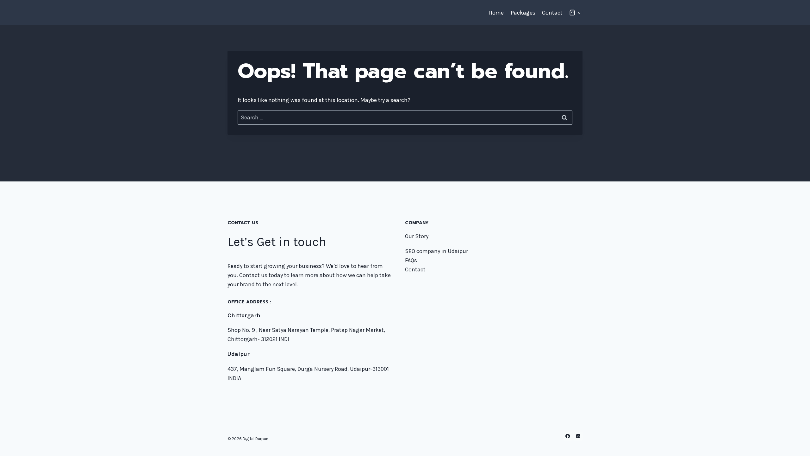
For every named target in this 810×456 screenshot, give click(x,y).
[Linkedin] (578, 436)
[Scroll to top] (795, 445)
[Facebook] (567, 436)
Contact (552, 12)
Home (496, 12)
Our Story (416, 236)
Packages (523, 12)
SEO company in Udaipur (436, 251)
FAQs (411, 260)
